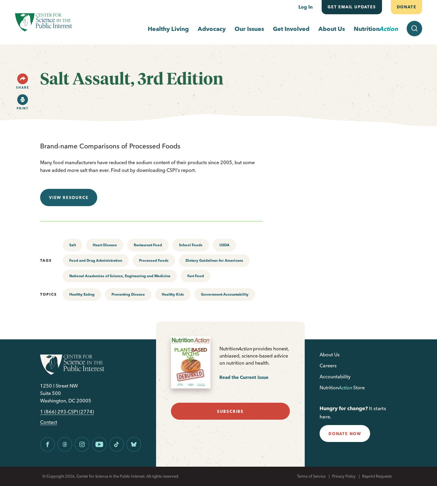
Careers (328, 366)
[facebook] (47, 444)
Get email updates (352, 6)
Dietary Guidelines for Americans (214, 260)
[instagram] (82, 444)
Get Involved (291, 28)
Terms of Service (311, 476)
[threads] (64, 444)
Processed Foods (154, 260)
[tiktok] (116, 444)
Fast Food (195, 276)
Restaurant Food (148, 245)
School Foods (190, 245)
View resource (68, 197)
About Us (331, 28)
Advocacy (212, 28)
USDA (224, 245)
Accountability (335, 377)
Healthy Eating (82, 294)
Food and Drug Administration (95, 260)
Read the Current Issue (243, 377)
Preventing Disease (128, 294)
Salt (72, 245)
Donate (406, 6)
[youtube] (99, 444)
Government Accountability (225, 294)
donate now (344, 433)
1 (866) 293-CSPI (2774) (67, 412)
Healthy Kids (173, 294)
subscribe (230, 411)
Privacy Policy (344, 476)
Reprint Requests (377, 476)
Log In (305, 7)
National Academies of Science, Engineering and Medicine (119, 276)
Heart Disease (105, 245)
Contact (48, 422)
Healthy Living (168, 28)
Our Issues (249, 28)
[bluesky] (133, 444)
